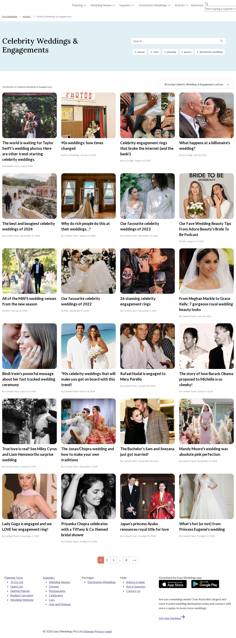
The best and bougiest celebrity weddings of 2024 (28, 226)
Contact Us (133, 591)
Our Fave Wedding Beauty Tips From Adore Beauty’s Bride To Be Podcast (205, 229)
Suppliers (49, 577)
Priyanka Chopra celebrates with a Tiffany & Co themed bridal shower (84, 529)
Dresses (54, 586)
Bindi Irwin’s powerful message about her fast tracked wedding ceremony (28, 379)
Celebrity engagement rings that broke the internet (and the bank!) (146, 148)
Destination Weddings (102, 582)
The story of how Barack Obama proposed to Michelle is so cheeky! (206, 379)
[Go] (221, 41)
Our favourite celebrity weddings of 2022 (80, 301)
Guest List (16, 586)
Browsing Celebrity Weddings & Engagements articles (194, 84)
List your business (170, 618)
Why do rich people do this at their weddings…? (85, 226)
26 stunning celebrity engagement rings (138, 301)
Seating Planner (20, 591)
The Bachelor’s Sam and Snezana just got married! (147, 451)
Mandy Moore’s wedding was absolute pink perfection (203, 451)
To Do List (16, 582)
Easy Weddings (9, 16)
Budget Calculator (22, 595)
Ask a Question (135, 586)
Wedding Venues (59, 582)
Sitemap (89, 631)
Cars (52, 599)
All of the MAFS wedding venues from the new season (29, 301)
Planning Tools (13, 577)
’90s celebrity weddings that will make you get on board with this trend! (88, 379)
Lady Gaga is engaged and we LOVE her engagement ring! (27, 526)
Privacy (99, 631)
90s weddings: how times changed (82, 145)
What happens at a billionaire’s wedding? (204, 145)
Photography (57, 591)
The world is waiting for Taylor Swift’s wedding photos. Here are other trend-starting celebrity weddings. (27, 151)
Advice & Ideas (135, 582)
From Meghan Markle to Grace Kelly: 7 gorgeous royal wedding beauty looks (206, 304)
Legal (108, 631)
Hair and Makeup (60, 604)
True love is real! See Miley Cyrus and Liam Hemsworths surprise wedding (29, 454)
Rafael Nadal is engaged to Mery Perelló (143, 376)
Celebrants (56, 595)
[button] (79, 5)
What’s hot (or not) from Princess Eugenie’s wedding (202, 526)
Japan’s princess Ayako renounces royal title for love (144, 526)
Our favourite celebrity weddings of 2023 (139, 226)
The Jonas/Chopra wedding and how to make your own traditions (87, 454)
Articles (27, 16)
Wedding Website (21, 599)
